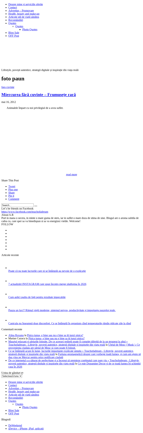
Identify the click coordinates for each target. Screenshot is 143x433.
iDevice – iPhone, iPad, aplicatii (26, 428)
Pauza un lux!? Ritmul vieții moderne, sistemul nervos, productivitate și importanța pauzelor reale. (62, 310)
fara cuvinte (7, 87)
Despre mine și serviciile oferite (25, 4)
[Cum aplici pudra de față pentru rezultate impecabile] (13, 294)
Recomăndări (15, 20)
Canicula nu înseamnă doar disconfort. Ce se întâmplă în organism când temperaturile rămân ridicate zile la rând (69, 323)
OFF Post (13, 35)
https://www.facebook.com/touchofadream (24, 211)
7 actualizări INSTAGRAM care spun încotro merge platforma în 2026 (47, 284)
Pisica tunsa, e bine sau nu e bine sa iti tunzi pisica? (55, 335)
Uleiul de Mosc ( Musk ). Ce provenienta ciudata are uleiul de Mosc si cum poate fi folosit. (74, 346)
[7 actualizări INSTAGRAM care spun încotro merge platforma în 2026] (13, 280)
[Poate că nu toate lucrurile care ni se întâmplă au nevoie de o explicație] (13, 267)
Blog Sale (13, 32)
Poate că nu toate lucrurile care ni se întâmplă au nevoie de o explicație (47, 270)
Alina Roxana (16, 335)
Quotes (12, 23)
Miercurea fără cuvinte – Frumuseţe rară (38, 94)
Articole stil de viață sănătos (23, 16)
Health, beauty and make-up (23, 13)
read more (71, 174)
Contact (12, 7)
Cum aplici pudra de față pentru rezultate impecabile (37, 297)
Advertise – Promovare (21, 10)
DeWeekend (15, 425)
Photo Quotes (29, 29)
